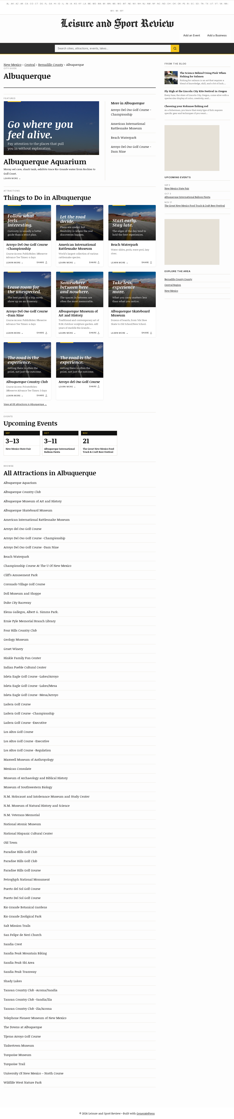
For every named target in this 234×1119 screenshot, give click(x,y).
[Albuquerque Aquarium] (51, 128)
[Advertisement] (192, 148)
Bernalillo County (50, 64)
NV (134, 4)
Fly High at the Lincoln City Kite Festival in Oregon (196, 91)
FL (46, 4)
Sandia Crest (13, 944)
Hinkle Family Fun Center (22, 658)
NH (139, 4)
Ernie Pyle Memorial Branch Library (30, 621)
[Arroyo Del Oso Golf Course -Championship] (27, 222)
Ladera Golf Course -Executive (25, 722)
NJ (144, 4)
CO (31, 4)
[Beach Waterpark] (132, 222)
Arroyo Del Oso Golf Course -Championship (131, 112)
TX (206, 4)
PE (184, 4)
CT (36, 4)
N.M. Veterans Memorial (22, 815)
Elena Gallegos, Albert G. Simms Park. (31, 612)
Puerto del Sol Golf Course (22, 888)
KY (80, 4)
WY (122, 11)
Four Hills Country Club (20, 630)
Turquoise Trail (14, 1064)
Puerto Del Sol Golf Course (22, 898)
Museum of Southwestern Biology (28, 787)
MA (99, 4)
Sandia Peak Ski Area (19, 962)
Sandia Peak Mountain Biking (25, 953)
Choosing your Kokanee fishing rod (186, 106)
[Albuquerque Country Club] (27, 360)
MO (119, 4)
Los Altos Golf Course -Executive (26, 741)
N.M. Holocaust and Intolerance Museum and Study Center (46, 796)
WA (226, 4)
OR (179, 4)
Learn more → (12, 178)
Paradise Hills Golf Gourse (22, 870)
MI (104, 4)
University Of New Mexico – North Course (33, 1073)
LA (84, 4)
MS (114, 4)
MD (94, 4)
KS (75, 4)
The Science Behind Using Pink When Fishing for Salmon (203, 74)
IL (63, 4)
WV (112, 11)
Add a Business (217, 35)
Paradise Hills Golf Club (20, 851)
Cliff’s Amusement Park (21, 575)
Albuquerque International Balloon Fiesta (187, 196)
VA (221, 4)
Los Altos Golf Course (18, 731)
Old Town (10, 842)
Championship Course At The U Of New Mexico (37, 565)
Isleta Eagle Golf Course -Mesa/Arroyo (31, 695)
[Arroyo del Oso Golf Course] (79, 360)
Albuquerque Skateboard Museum (130, 313)
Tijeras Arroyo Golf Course (22, 1036)
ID (59, 4)
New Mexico (12, 64)
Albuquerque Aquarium (45, 161)
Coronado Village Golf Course (24, 584)
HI (55, 4)
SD (197, 4)
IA (71, 4)
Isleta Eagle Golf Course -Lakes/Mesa (30, 685)
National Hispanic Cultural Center (28, 833)
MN (109, 4)
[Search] (175, 48)
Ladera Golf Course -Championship (29, 713)
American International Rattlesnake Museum (128, 125)
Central (29, 64)
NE (129, 4)
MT (124, 4)
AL (8, 4)
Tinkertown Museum (19, 1045)
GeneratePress (146, 1113)
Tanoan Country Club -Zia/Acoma (28, 1008)
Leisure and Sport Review (117, 23)
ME (89, 4)
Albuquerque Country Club (27, 381)
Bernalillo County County (178, 279)
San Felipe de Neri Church (22, 934)
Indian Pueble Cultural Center (25, 667)
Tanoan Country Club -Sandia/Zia (28, 999)
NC (159, 4)
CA (26, 4)
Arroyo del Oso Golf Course (79, 381)
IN (67, 4)
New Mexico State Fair (177, 188)
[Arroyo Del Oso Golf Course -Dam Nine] (27, 289)
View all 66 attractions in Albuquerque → (25, 404)
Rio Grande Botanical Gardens (25, 907)
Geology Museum (16, 639)
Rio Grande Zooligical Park (22, 916)
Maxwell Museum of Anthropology (29, 759)
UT (211, 4)
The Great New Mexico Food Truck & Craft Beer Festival (195, 205)
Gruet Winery (13, 648)
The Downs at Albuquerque (23, 1027)
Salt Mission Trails (17, 925)
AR (21, 4)
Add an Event (191, 35)
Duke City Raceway (17, 602)
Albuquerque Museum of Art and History (78, 313)
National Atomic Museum (22, 824)
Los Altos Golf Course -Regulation (27, 750)
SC (192, 4)
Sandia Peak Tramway (20, 971)
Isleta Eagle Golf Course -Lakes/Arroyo (31, 676)
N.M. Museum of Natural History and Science (37, 805)
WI (117, 11)
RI (188, 4)
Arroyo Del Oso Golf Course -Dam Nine (27, 313)
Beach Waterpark (123, 137)
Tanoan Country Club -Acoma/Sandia (30, 990)
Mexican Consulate (17, 768)
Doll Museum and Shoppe (22, 593)
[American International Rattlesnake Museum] (79, 222)
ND (164, 4)
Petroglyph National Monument (27, 879)
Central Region (173, 284)
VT (216, 4)
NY (154, 4)
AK (12, 4)
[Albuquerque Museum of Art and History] (79, 289)
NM (149, 4)
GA (50, 4)
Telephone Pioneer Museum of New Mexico (35, 1018)
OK (174, 4)
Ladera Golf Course (17, 704)
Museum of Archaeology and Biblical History (36, 778)
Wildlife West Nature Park (23, 1082)
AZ (17, 4)
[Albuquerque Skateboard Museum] (132, 289)
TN (202, 4)
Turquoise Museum (17, 1054)
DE (41, 4)
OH (169, 4)
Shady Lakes (13, 981)
